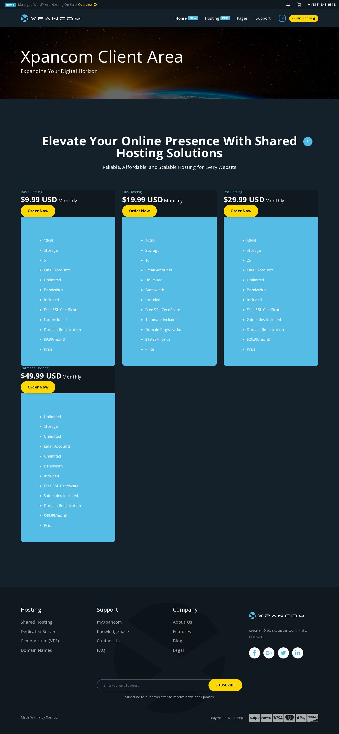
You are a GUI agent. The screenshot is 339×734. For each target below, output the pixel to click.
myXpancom (109, 622)
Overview (86, 4)
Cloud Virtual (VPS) (40, 640)
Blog (177, 640)
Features (182, 631)
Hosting (212, 18)
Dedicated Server (38, 631)
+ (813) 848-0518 (322, 4)
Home (181, 18)
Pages (242, 18)
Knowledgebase (113, 631)
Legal (178, 650)
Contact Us (108, 640)
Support (263, 18)
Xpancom (53, 717)
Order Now (38, 210)
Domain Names (36, 650)
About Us (182, 622)
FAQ (101, 650)
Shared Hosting (36, 622)
